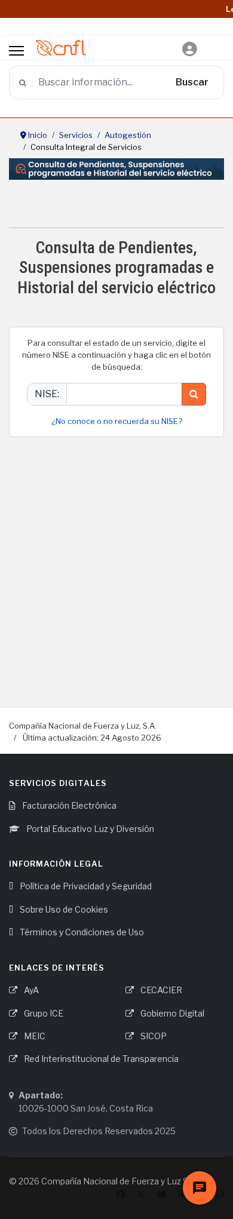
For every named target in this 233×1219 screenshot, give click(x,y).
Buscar (192, 82)
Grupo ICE (42, 1013)
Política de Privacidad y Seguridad (85, 886)
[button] (189, 49)
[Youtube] (162, 1194)
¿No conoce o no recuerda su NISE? (116, 421)
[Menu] (16, 51)
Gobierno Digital (171, 1013)
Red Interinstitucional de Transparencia (100, 1059)
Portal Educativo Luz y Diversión (89, 829)
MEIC (33, 1036)
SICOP (153, 1036)
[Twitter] (141, 1194)
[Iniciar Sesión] (189, 42)
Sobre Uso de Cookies (63, 909)
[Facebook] (120, 1194)
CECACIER (160, 990)
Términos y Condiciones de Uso (81, 932)
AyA (30, 990)
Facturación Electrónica (68, 805)
